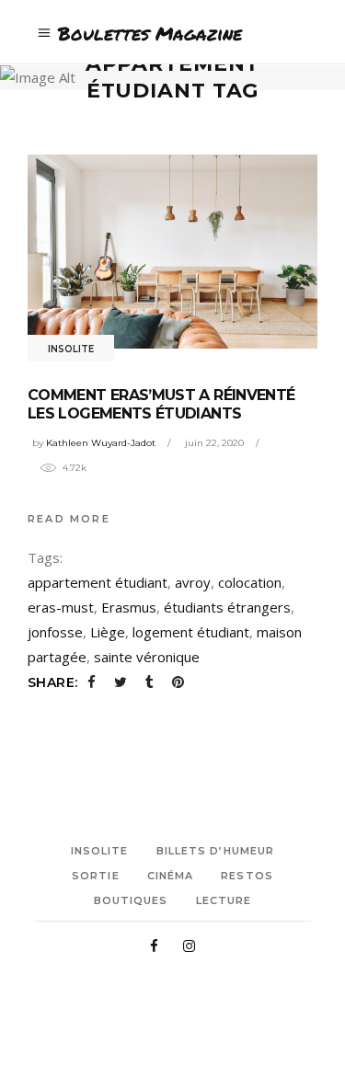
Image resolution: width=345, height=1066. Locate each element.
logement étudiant (190, 632)
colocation (250, 582)
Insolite (71, 349)
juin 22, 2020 (214, 443)
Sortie (96, 875)
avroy (193, 582)
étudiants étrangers (227, 607)
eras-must (61, 607)
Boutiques (131, 900)
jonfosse (55, 632)
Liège (107, 632)
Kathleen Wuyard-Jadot (100, 443)
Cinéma (170, 875)
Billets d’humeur (215, 850)
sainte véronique (147, 657)
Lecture (224, 900)
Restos (247, 875)
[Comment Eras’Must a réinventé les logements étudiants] (172, 251)
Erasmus (128, 607)
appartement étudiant (97, 582)
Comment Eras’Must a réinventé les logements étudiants (161, 404)
